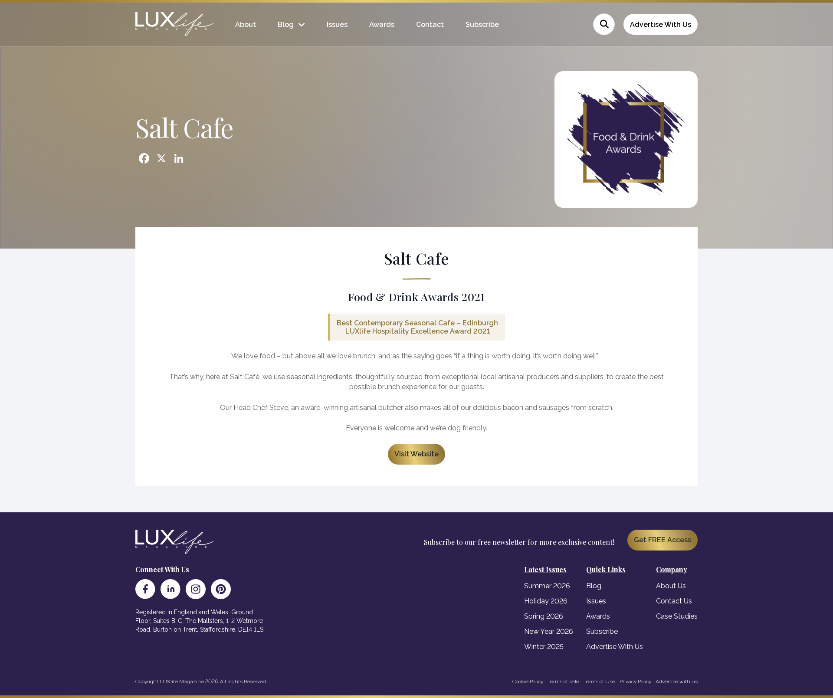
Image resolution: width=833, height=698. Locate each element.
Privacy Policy (635, 681)
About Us (671, 586)
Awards (381, 24)
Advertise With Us (660, 24)
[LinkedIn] (170, 589)
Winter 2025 (544, 646)
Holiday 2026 (545, 601)
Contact (430, 24)
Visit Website (416, 454)
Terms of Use (599, 681)
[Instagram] (196, 589)
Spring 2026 (543, 616)
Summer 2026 (547, 586)
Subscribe (482, 24)
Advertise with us (677, 681)
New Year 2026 (548, 631)
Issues (337, 24)
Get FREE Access (662, 540)
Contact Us (674, 601)
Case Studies (677, 616)
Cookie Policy (527, 681)
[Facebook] (145, 589)
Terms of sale (563, 681)
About (245, 24)
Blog (286, 24)
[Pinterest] (221, 589)
